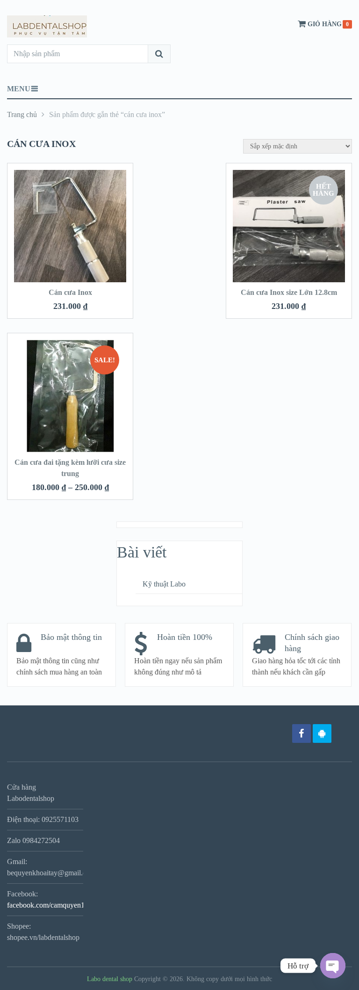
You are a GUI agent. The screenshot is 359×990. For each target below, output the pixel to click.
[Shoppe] (342, 733)
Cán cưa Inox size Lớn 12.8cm (289, 292)
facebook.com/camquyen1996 (51, 905)
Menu (18, 89)
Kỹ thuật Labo (164, 584)
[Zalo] (322, 733)
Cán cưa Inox (70, 292)
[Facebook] (301, 733)
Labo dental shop (109, 979)
